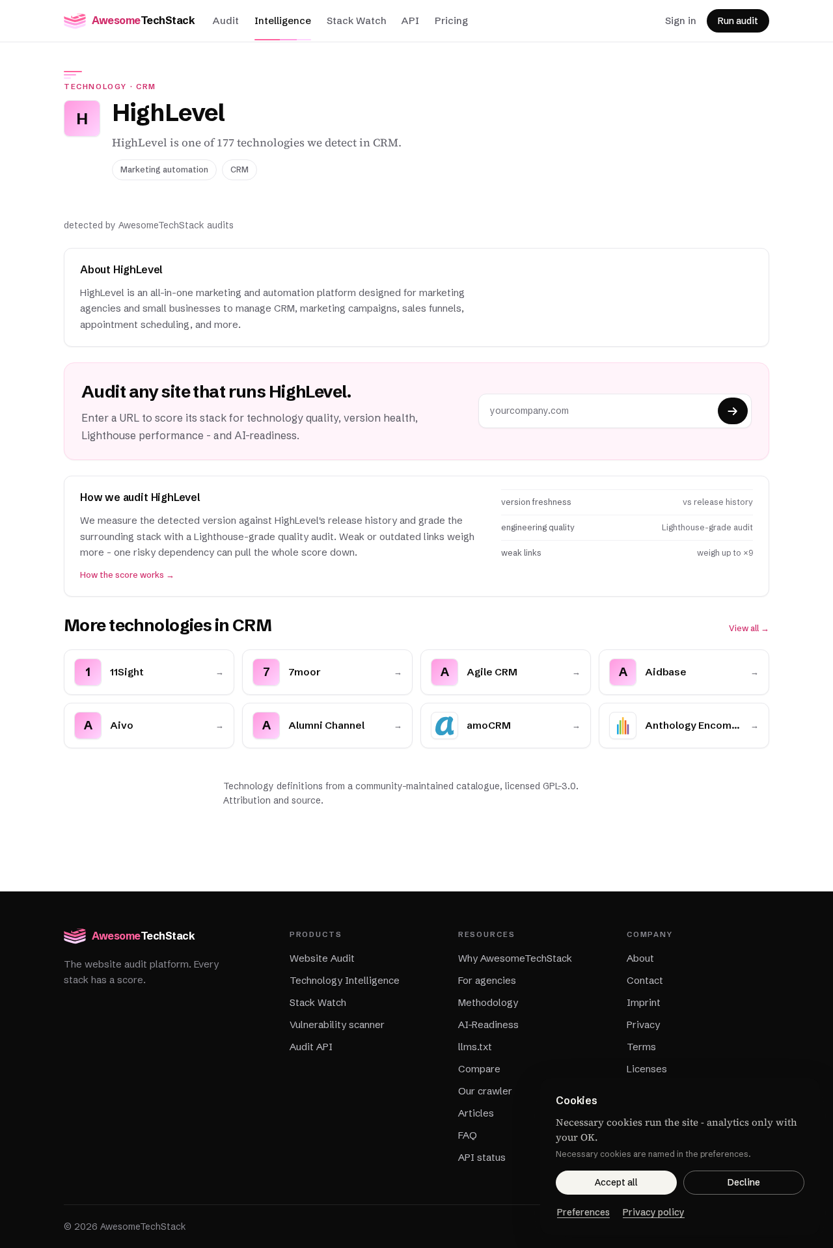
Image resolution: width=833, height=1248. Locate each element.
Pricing (451, 20)
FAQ (467, 1135)
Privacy (643, 1024)
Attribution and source (272, 800)
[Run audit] (733, 411)
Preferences (583, 1212)
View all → (749, 628)
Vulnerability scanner (337, 1024)
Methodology (488, 1002)
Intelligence (282, 20)
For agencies (487, 980)
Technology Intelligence (345, 980)
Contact (645, 980)
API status (482, 1157)
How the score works (127, 575)
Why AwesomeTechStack (515, 958)
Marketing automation (164, 169)
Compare (479, 1069)
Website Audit (322, 958)
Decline (744, 1182)
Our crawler (485, 1091)
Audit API (311, 1046)
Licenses (647, 1069)
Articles (476, 1113)
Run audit (738, 21)
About (640, 958)
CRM (146, 86)
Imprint (644, 1002)
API (410, 20)
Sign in (680, 20)
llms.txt (475, 1046)
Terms (641, 1046)
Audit (226, 20)
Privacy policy (654, 1212)
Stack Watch (356, 20)
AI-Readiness (488, 1024)
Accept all (616, 1182)
